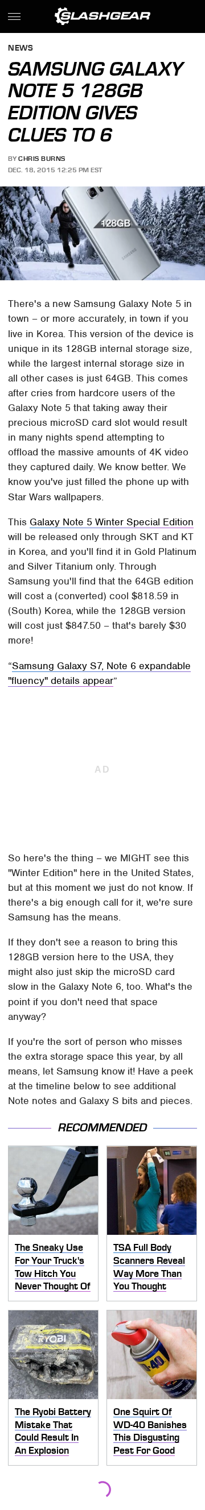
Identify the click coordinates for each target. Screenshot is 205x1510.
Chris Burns (41, 159)
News (20, 48)
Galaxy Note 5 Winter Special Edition (112, 522)
